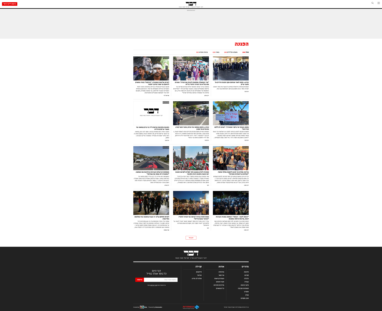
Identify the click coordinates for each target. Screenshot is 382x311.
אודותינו (221, 272)
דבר (208, 185)
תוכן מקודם (245, 298)
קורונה (246, 275)
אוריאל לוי (166, 95)
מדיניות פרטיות (219, 285)
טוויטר (199, 275)
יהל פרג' (246, 91)
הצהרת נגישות (219, 278)
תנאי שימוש (220, 282)
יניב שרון (206, 95)
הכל (245, 52)
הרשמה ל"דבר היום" (9, 4)
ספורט (246, 292)
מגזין (247, 295)
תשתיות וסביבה (243, 288)
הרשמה (139, 280)
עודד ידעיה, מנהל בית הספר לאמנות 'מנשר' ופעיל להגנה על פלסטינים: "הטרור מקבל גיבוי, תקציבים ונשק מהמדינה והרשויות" (191, 223)
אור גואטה (166, 230)
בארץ (216, 52)
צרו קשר (221, 275)
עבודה (246, 282)
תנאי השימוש (153, 285)
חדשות (246, 272)
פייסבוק (199, 272)
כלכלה (246, 278)
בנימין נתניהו (202, 52)
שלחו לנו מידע (197, 278)
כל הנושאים (220, 288)
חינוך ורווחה (245, 285)
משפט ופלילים (230, 52)
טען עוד (191, 238)
